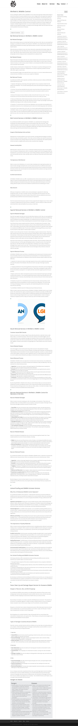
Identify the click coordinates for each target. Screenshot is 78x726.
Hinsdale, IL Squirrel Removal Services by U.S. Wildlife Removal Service (62, 63)
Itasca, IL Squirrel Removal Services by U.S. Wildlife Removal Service (62, 58)
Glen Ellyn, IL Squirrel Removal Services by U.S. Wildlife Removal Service (62, 68)
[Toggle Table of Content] (22, 33)
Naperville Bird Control (62, 23)
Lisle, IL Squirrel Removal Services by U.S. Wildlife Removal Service (62, 48)
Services (52, 4)
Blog (58, 4)
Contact (63, 4)
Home (38, 4)
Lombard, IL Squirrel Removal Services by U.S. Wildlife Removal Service (62, 43)
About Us (44, 4)
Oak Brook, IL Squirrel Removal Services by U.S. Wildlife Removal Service (62, 38)
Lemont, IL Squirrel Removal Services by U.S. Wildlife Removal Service (62, 53)
